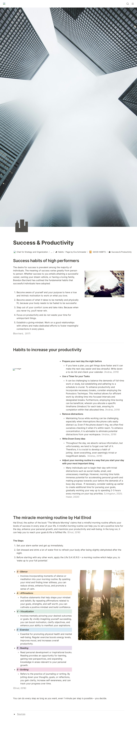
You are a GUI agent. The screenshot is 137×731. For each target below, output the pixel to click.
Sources (21, 714)
